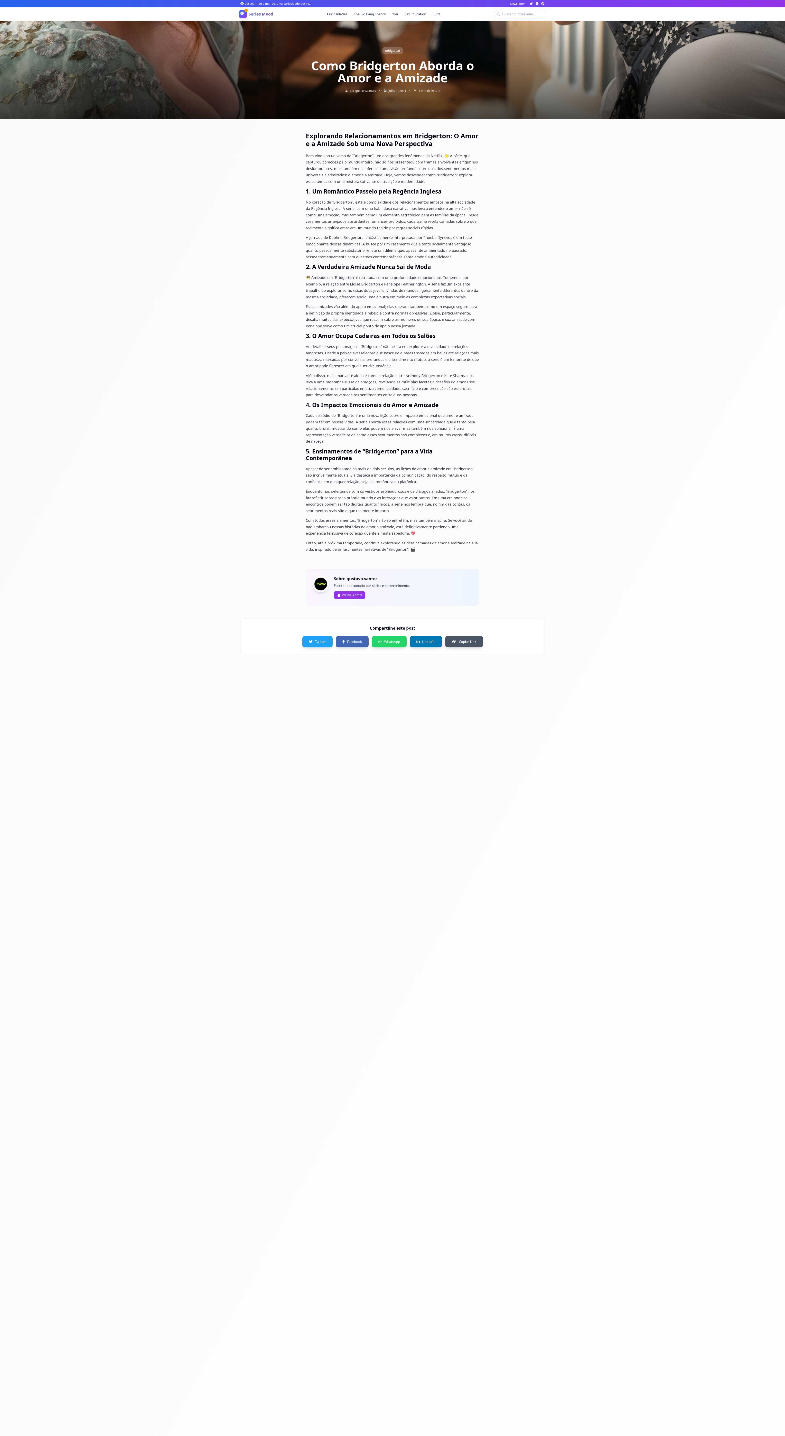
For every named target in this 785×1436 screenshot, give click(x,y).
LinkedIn (428, 641)
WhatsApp (392, 641)
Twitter (320, 641)
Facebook (354, 641)
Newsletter (517, 4)
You (395, 14)
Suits (436, 14)
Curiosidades (337, 14)
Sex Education (415, 14)
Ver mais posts (352, 595)
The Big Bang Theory (370, 14)
